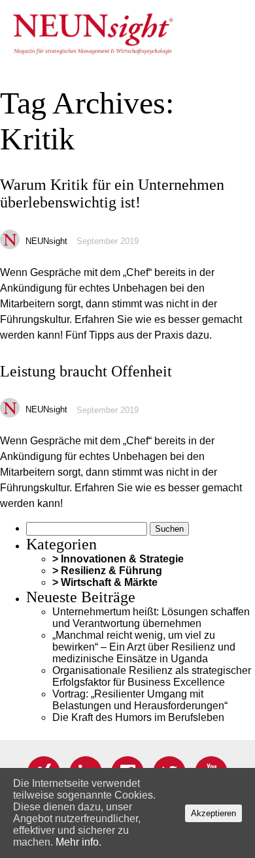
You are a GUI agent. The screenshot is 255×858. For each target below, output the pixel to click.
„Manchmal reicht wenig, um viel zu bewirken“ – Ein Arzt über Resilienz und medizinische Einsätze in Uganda (143, 647)
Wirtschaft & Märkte (109, 582)
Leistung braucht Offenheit (86, 371)
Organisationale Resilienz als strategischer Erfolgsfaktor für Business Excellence (151, 676)
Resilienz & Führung (111, 570)
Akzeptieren (213, 813)
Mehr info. (78, 842)
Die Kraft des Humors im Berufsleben (138, 717)
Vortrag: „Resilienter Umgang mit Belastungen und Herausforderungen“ (140, 699)
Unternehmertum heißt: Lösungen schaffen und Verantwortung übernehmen (151, 617)
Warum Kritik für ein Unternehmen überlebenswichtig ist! (112, 193)
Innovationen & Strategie (122, 558)
